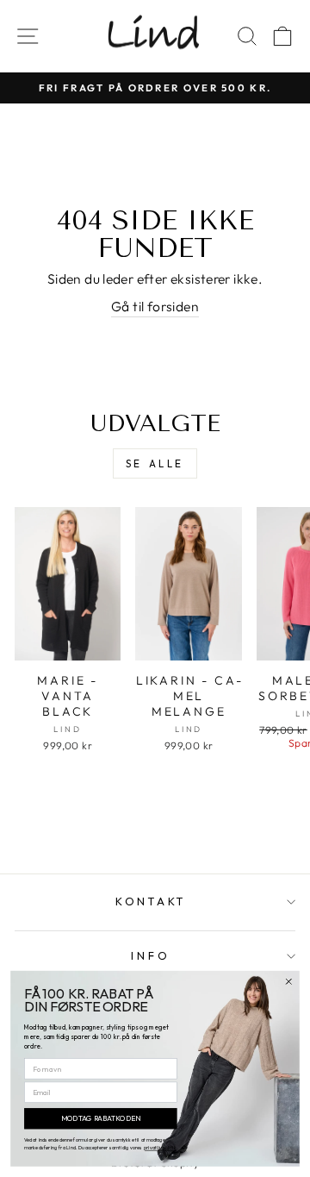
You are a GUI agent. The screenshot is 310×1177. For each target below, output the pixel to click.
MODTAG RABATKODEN (100, 1119)
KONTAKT (150, 901)
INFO (150, 955)
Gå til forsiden (155, 306)
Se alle (155, 463)
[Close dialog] (288, 981)
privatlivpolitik (160, 1148)
